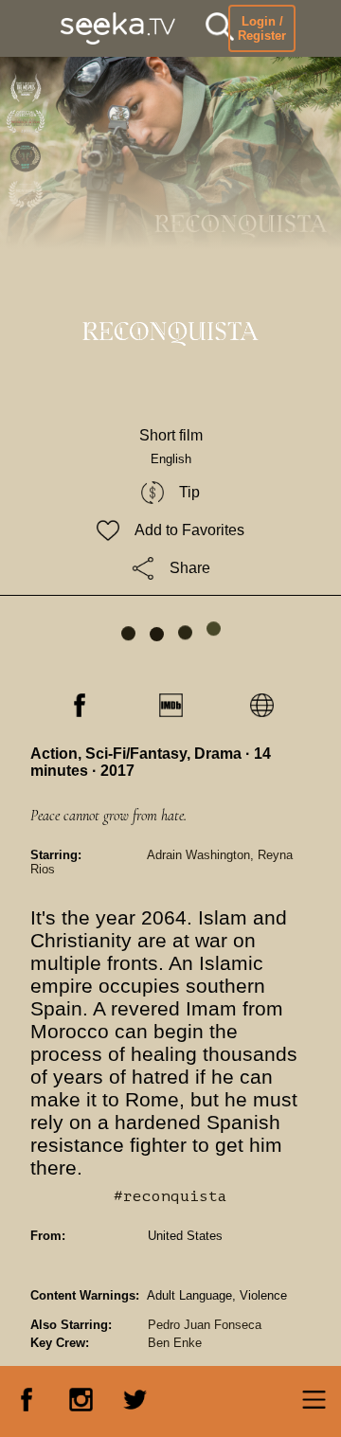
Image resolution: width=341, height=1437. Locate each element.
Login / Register (262, 28)
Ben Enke (175, 1343)
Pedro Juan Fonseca (204, 1325)
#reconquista (170, 1196)
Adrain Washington (198, 855)
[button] (220, 28)
